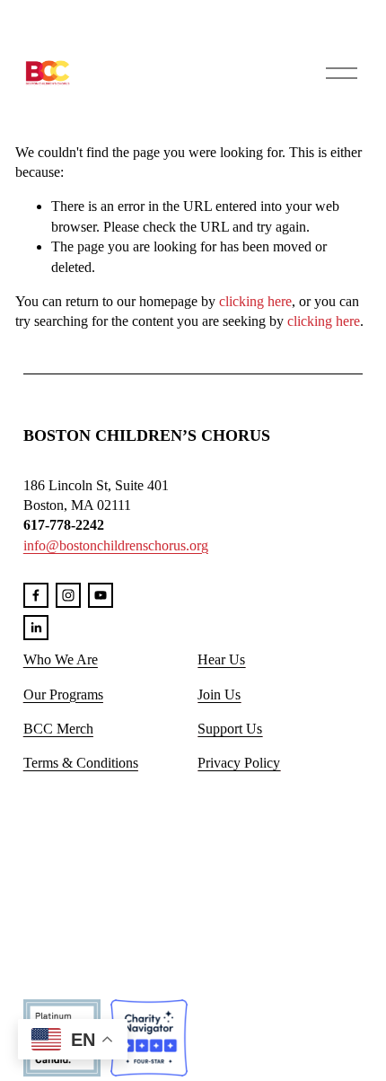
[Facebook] (35, 595)
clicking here (255, 301)
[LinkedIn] (35, 627)
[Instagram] (68, 595)
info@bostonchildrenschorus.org (115, 545)
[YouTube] (100, 595)
